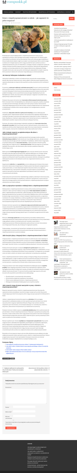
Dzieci (12, 358)
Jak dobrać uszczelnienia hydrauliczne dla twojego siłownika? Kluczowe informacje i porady (63, 30)
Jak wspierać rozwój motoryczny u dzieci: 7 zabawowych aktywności (24, 344)
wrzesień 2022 (57, 142)
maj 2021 (56, 178)
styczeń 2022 (57, 160)
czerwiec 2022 (57, 149)
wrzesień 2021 (57, 169)
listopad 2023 (57, 112)
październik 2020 (58, 194)
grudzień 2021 (57, 162)
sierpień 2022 (57, 144)
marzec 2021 (57, 183)
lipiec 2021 (56, 174)
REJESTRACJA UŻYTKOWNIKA (47, 12)
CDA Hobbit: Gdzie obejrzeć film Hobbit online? (19, 350)
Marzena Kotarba (17, 23)
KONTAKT (18, 12)
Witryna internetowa (8, 417)
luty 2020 (56, 212)
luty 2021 (56, 185)
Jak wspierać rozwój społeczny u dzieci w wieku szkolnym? (66, 273)
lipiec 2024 (56, 105)
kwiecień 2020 (57, 208)
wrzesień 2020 (57, 196)
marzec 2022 (57, 155)
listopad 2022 (57, 137)
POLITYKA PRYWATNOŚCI (29, 12)
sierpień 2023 (57, 117)
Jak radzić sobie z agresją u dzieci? (62, 66)
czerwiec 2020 (57, 203)
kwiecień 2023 (57, 126)
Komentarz (8, 387)
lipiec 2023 (56, 119)
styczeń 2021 (57, 187)
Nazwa (7, 407)
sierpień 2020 (57, 199)
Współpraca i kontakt (64, 12)
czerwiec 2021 (57, 176)
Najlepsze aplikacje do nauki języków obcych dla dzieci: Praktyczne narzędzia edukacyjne (13, 369)
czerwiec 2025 (57, 101)
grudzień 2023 (57, 110)
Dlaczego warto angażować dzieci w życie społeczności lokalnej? (66, 223)
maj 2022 (56, 151)
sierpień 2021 (57, 171)
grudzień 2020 (57, 190)
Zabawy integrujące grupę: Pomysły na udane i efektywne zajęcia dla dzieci (63, 45)
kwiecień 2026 (57, 99)
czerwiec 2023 (57, 121)
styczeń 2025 (57, 103)
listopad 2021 (57, 165)
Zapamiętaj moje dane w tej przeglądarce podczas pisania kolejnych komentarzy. (22, 423)
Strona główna (8, 12)
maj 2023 (56, 124)
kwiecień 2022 (57, 153)
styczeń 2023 (57, 133)
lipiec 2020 (56, 201)
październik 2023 (58, 114)
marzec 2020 (57, 210)
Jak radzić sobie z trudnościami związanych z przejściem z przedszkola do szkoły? (38, 452)
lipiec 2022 (56, 146)
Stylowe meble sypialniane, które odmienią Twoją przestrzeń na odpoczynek (62, 35)
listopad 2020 (57, 192)
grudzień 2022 (57, 135)
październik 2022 (58, 140)
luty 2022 (56, 158)
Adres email (8, 412)
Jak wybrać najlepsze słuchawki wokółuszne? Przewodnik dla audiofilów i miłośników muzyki (62, 51)
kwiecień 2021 (57, 181)
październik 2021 (58, 167)
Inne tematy (57, 90)
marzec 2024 (57, 108)
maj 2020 (56, 206)
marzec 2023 (57, 128)
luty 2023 (56, 130)
